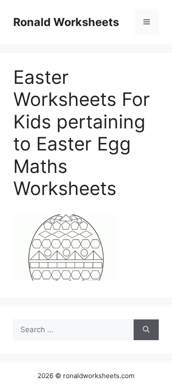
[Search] (146, 330)
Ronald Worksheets (66, 22)
